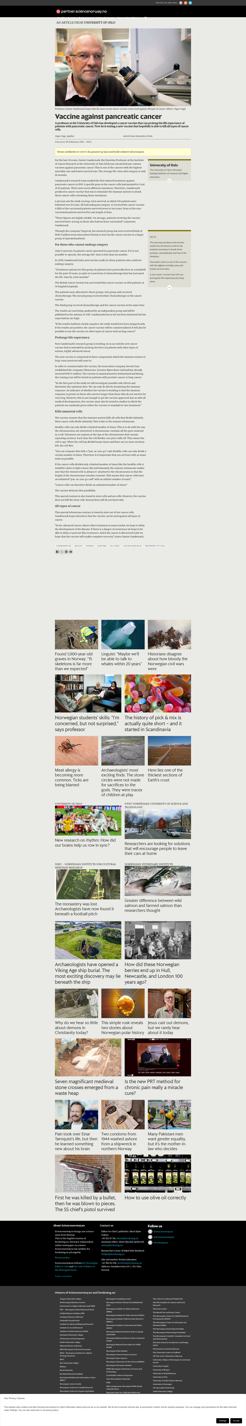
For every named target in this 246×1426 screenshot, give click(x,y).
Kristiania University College (71, 1335)
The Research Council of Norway (166, 1349)
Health (61, 18)
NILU (62, 1359)
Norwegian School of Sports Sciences (121, 1354)
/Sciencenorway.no (163, 1231)
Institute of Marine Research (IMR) (74, 1331)
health (79, 546)
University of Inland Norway (164, 1373)
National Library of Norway (71, 1346)
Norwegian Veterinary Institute (119, 1365)
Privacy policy (62, 1257)
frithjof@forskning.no (112, 1254)
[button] (181, 2)
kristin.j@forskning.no (130, 1263)
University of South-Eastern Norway (167, 1381)
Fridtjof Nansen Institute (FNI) (72, 1313)
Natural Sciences (105, 18)
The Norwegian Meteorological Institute (169, 1332)
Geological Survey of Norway (71, 1317)
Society (72, 18)
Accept (236, 1421)
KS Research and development (72, 1339)
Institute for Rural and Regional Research (76, 1324)
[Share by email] (71, 552)
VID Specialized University (163, 1388)
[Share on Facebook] (57, 552)
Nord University (66, 1370)
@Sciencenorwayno (164, 1237)
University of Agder (161, 1366)
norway (90, 546)
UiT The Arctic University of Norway (167, 1356)
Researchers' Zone (128, 18)
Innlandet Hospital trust (70, 1320)
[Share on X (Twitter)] (61, 552)
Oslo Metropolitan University (118, 1379)
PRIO (108, 1382)
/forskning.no (161, 1242)
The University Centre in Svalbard (166, 1352)
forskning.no (63, 546)
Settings (222, 1421)
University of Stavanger (162, 1384)
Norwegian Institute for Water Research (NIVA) (125, 1315)
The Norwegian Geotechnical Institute (168, 1329)
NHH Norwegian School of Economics (75, 1349)
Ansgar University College (70, 1299)
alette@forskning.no (112, 1245)
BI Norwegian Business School (72, 1302)
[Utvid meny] (145, 17)
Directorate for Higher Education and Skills (77, 1306)
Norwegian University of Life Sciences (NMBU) (125, 1362)
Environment (86, 18)
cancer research (132, 546)
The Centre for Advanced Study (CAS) (168, 1299)
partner (102, 546)
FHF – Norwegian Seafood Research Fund (77, 1310)
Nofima (63, 1367)
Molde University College (70, 1342)
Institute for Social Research (71, 1328)
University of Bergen (161, 1370)
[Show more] (169, 181)
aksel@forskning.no (128, 1238)
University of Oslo (160, 1377)
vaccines (114, 546)
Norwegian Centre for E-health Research (76, 1387)
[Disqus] (123, 588)
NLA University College (69, 1363)
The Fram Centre (160, 1309)
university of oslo (155, 546)
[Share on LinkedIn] (66, 552)
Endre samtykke (63, 1276)
